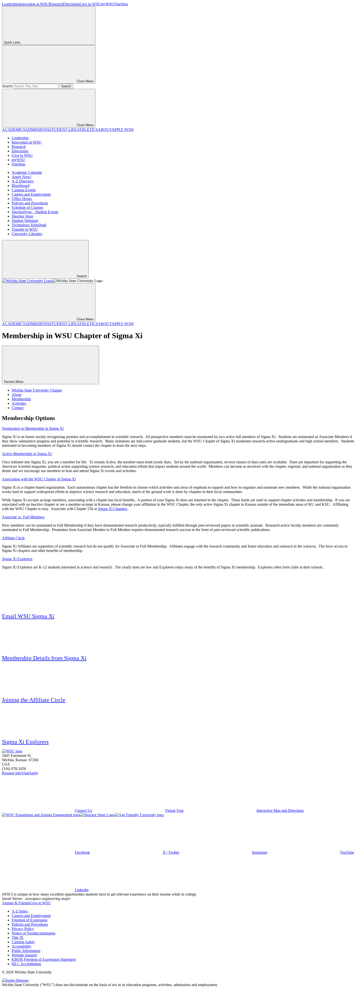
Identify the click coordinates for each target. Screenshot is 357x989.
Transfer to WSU (25, 229)
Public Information (26, 951)
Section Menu (14, 382)
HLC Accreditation (26, 964)
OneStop (121, 4)
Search (7, 86)
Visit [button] (25, 773)
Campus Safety (23, 942)
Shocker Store (22, 216)
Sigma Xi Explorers (17, 559)
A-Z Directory (23, 181)
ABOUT (104, 130)
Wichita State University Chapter (37, 390)
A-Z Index (20, 911)
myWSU (107, 4)
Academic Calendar (27, 172)
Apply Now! (21, 177)
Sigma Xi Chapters (112, 509)
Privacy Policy (23, 929)
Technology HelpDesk (29, 225)
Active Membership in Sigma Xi (27, 454)
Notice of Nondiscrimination (33, 933)
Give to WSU (90, 4)
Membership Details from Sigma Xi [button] (44, 658)
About (16, 395)
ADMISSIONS (37, 130)
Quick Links (12, 42)
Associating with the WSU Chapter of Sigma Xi (39, 479)
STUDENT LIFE (63, 130)
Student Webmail (25, 221)
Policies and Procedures (30, 203)
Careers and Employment (31, 194)
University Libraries (27, 234)
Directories (71, 4)
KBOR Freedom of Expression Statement (44, 959)
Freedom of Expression (29, 920)
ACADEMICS (13, 130)
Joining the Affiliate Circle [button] (33, 700)
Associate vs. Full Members (23, 517)
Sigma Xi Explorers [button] (25, 742)
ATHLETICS (87, 130)
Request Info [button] (12, 773)
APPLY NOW (122, 130)
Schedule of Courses (27, 207)
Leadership (10, 4)
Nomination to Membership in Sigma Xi (33, 428)
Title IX (18, 937)
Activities (19, 403)
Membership (21, 399)
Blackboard (20, 185)
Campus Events (24, 190)
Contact (18, 408)
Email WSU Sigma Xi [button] (28, 616)
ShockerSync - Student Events (35, 212)
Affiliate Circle (13, 538)
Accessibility (21, 946)
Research (56, 4)
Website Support (24, 955)
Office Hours (22, 199)
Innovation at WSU (34, 4)
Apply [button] (33, 773)
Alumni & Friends (16, 903)
